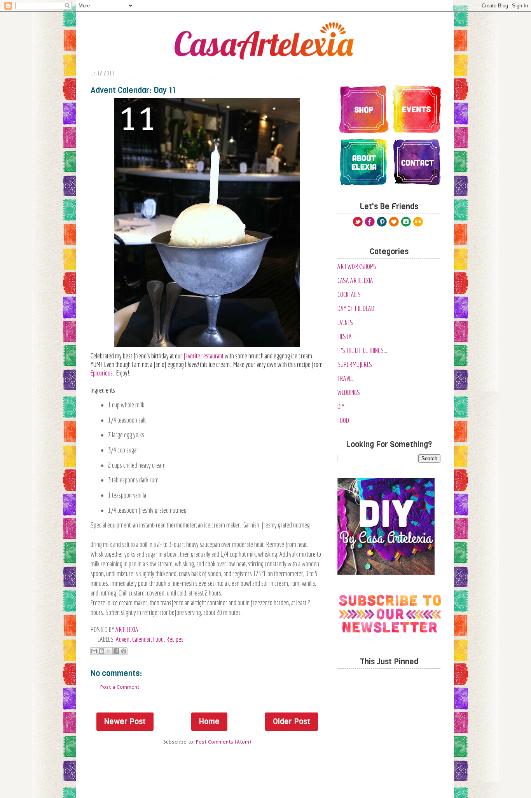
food (158, 639)
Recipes (174, 639)
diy (340, 406)
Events (345, 322)
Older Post (291, 721)
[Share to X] (109, 651)
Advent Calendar (133, 639)
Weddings (348, 392)
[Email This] (94, 651)
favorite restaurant (203, 356)
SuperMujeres (354, 364)
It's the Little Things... (362, 350)
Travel (345, 378)
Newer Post (125, 721)
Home (209, 721)
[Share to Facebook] (116, 651)
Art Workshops (356, 266)
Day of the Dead (355, 308)
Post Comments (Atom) (223, 742)
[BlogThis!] (101, 651)
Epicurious (102, 373)
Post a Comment (119, 687)
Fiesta (344, 336)
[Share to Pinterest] (124, 651)
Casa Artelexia (355, 280)
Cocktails (349, 294)
